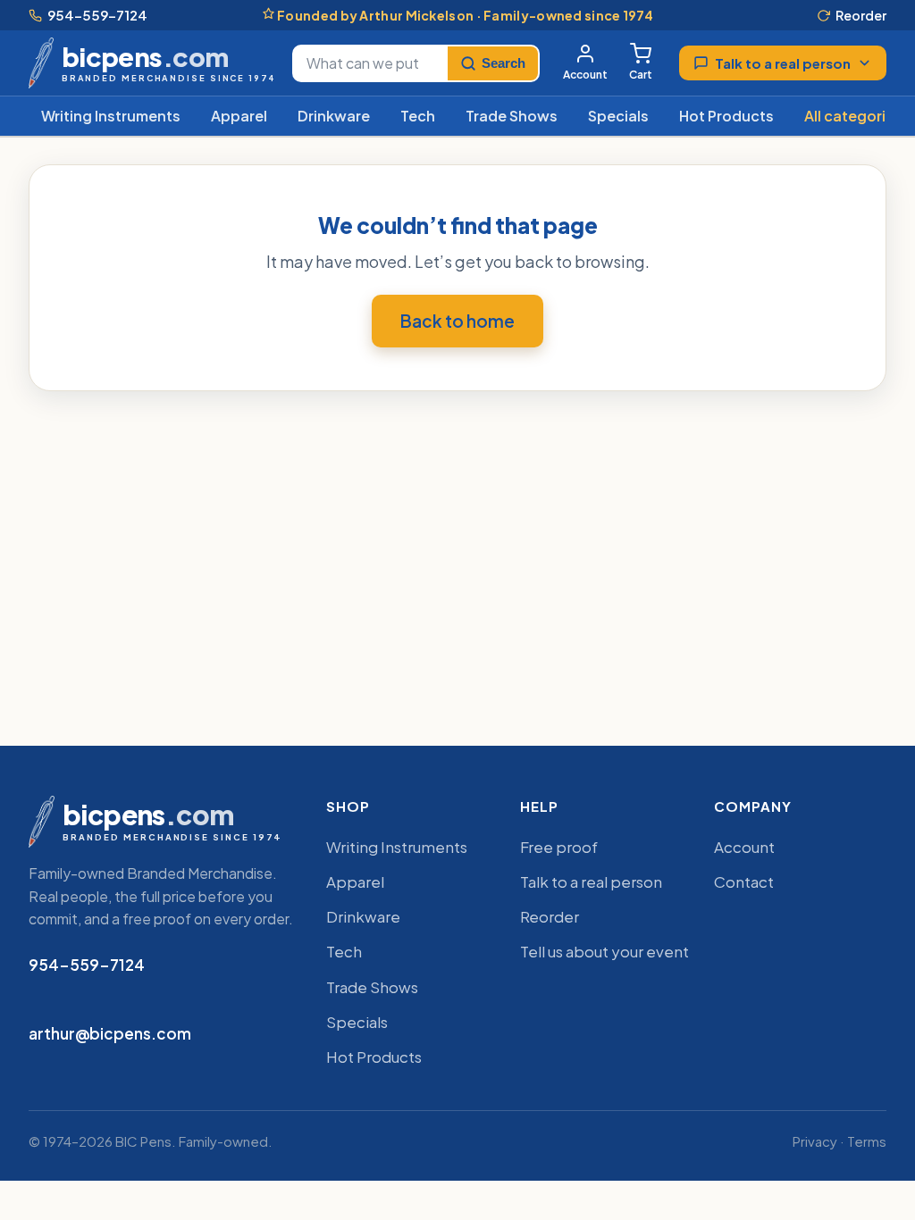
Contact (744, 881)
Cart (640, 74)
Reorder (860, 15)
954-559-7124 (97, 14)
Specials (618, 115)
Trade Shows (512, 115)
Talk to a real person (783, 62)
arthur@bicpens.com (110, 1033)
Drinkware (334, 115)
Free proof (559, 847)
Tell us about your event (604, 951)
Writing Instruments (110, 115)
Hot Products (726, 115)
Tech (417, 115)
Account (585, 74)
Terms (866, 1140)
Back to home (457, 320)
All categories (853, 115)
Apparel (239, 115)
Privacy (815, 1140)
